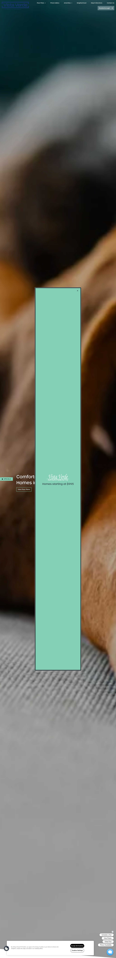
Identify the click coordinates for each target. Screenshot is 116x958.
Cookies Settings (77, 950)
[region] (50, 948)
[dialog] (58, 479)
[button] (6, 948)
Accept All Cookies (77, 946)
